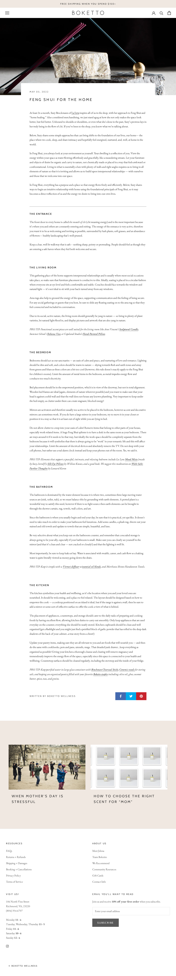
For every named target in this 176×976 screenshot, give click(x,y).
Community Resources (104, 869)
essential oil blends (91, 566)
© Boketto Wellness (23, 966)
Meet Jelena (98, 851)
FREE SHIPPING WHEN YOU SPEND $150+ (88, 3)
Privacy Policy (13, 875)
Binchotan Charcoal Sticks (104, 669)
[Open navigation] (7, 12)
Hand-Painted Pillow (94, 334)
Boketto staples (100, 674)
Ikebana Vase (53, 334)
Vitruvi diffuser (71, 566)
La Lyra (75, 113)
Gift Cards (97, 875)
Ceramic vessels (126, 669)
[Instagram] (7, 946)
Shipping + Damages (16, 863)
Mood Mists (131, 459)
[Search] (161, 13)
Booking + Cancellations (19, 869)
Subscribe (105, 922)
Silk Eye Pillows (55, 464)
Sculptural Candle (128, 329)
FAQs (9, 851)
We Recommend (100, 863)
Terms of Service (14, 881)
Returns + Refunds (16, 857)
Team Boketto (99, 857)
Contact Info (99, 881)
